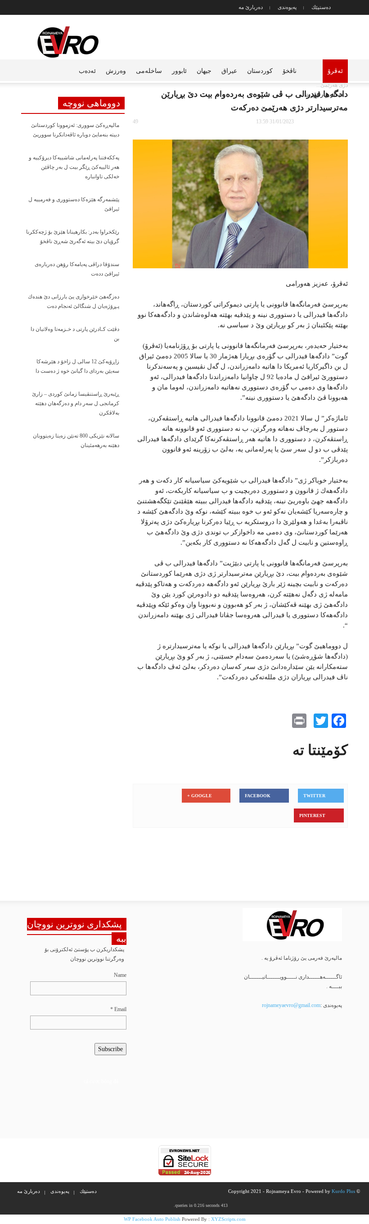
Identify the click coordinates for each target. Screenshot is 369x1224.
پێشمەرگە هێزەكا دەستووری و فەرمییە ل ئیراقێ (73, 204)
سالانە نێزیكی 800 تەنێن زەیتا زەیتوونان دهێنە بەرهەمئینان (76, 440)
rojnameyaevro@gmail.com (291, 1005)
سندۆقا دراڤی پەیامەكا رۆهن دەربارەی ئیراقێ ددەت (77, 269)
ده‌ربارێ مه (250, 7)
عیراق (229, 71)
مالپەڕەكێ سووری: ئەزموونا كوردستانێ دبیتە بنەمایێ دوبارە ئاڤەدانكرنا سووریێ (75, 130)
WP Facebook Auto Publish (152, 1219)
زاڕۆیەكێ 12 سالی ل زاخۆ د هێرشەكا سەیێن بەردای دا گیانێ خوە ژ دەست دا (77, 366)
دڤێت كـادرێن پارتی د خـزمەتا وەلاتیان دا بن (75, 334)
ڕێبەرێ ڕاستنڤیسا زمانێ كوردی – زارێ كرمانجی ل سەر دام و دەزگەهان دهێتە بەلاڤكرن (75, 403)
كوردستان (260, 71)
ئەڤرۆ (335, 71)
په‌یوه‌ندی (287, 7)
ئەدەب (87, 71)
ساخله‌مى (149, 71)
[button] (24, 70)
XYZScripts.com (228, 1219)
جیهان (204, 71)
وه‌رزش (116, 71)
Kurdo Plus (343, 1191)
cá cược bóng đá (101, 1081)
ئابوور (179, 71)
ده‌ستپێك (321, 7)
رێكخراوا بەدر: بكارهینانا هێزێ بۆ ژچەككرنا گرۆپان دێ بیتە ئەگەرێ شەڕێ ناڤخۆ (72, 236)
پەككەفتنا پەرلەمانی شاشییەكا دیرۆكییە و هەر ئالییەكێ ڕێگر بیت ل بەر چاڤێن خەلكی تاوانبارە (74, 167)
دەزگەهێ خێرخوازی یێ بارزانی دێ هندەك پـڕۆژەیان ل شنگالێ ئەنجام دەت (73, 301)
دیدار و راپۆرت (324, 94)
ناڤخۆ (290, 71)
